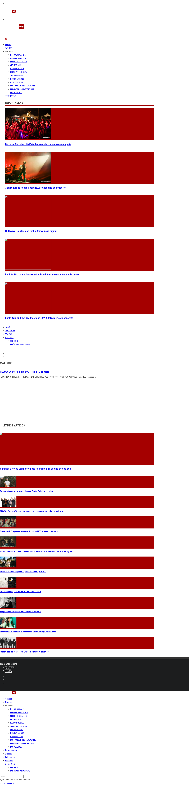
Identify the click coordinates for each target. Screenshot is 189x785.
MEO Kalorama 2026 (18, 55)
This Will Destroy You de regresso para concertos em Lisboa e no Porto (31, 511)
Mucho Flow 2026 (17, 79)
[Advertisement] (77, 400)
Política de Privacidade (20, 344)
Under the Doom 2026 (18, 62)
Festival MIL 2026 (17, 69)
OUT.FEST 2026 (15, 65)
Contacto (14, 341)
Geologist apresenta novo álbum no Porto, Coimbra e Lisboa (26, 491)
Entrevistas (10, 331)
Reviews (8, 334)
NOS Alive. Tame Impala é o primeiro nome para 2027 (23, 571)
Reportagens (10, 96)
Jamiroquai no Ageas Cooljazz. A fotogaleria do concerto (35, 187)
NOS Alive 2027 (16, 93)
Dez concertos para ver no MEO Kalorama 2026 (20, 591)
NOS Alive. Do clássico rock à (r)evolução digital (31, 231)
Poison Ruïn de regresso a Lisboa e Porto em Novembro (24, 652)
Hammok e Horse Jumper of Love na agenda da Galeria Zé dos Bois (35, 468)
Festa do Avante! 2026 (19, 58)
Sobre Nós (9, 338)
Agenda (8, 45)
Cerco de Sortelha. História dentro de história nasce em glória (38, 144)
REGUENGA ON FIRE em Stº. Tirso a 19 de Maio (24, 371)
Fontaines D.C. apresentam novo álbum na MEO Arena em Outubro (29, 531)
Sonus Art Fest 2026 (18, 72)
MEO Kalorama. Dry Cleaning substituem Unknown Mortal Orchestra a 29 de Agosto (36, 551)
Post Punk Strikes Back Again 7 (23, 86)
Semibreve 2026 (16, 75)
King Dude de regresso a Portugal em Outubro (20, 611)
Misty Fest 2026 (16, 82)
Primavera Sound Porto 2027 (22, 89)
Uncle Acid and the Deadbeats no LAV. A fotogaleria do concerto (39, 318)
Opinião (8, 327)
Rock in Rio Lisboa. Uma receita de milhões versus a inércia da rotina (42, 274)
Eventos (8, 48)
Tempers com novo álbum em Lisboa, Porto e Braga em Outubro (28, 631)
